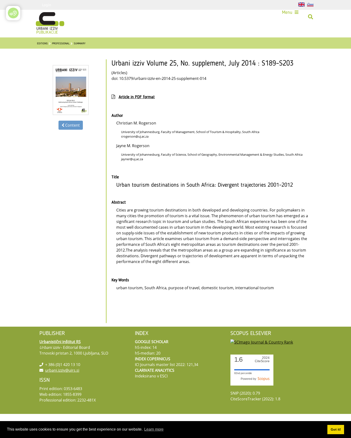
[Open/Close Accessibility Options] (13, 13)
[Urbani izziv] (44, 17)
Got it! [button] (336, 429)
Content (72, 125)
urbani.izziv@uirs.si (62, 370)
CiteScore (262, 359)
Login (46, 4)
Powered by (249, 379)
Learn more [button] (154, 429)
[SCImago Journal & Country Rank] (261, 341)
